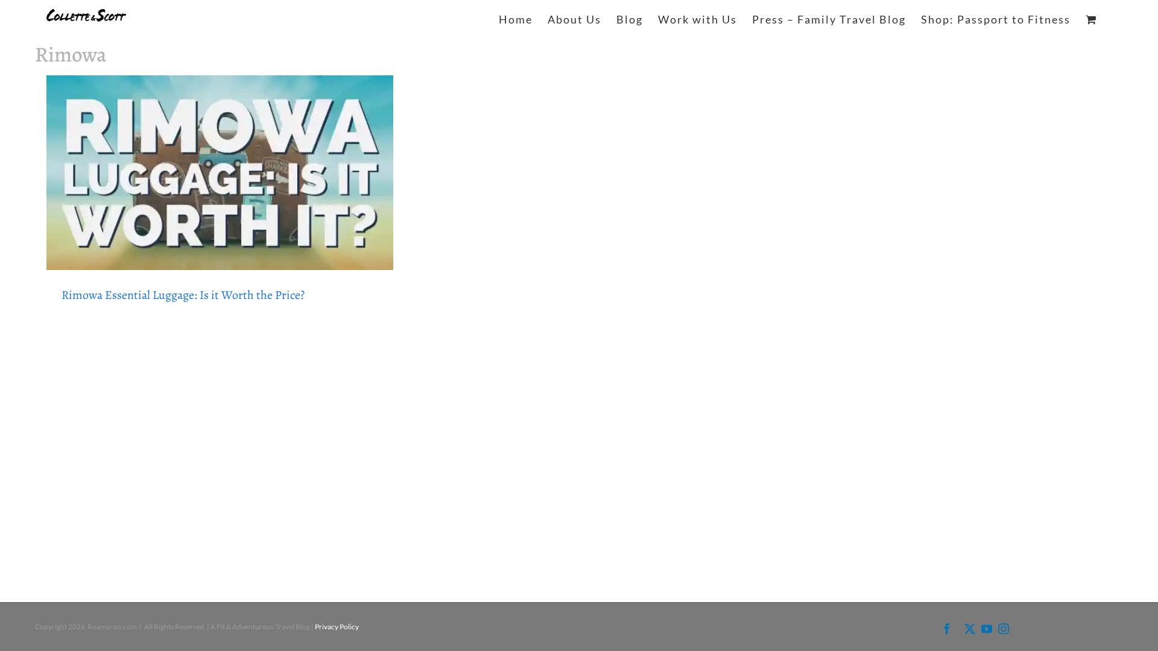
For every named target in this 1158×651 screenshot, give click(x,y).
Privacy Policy (337, 626)
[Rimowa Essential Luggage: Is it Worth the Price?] (220, 172)
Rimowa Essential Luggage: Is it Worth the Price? (183, 295)
